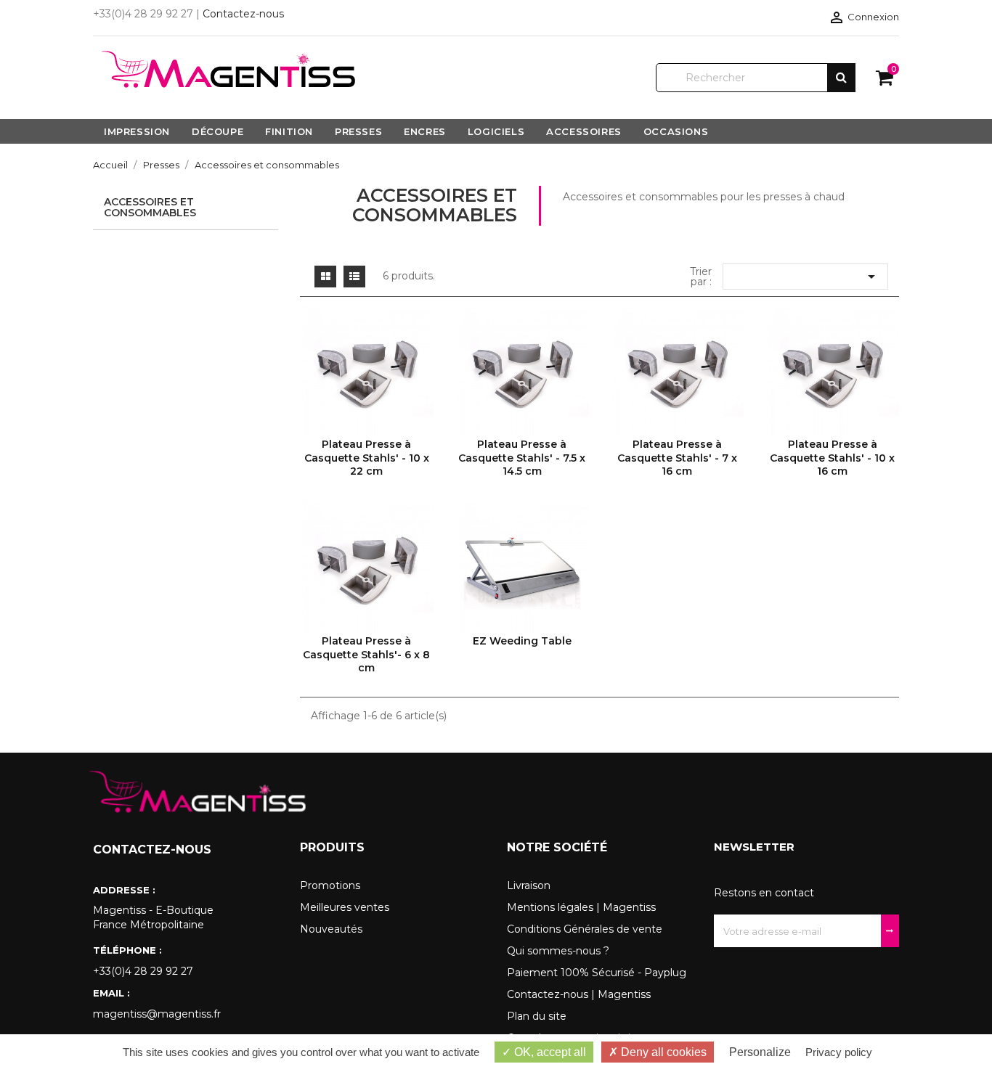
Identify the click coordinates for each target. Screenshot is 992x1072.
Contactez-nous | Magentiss (579, 994)
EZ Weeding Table (522, 640)
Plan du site (536, 1016)
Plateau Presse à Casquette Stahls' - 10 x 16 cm (832, 458)
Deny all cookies (662, 1052)
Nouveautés (331, 929)
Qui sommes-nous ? (558, 950)
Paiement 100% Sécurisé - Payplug (596, 972)
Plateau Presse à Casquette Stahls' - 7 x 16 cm (677, 458)
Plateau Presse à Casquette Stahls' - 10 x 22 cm (366, 458)
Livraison (528, 885)
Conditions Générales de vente (584, 929)
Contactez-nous (243, 13)
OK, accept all (548, 1052)
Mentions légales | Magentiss (581, 907)
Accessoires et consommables (150, 207)
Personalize (760, 1052)
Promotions (330, 885)
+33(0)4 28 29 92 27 (143, 971)
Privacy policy (838, 1052)
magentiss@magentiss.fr (157, 1013)
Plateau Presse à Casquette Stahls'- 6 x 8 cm (366, 654)
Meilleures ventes (344, 907)
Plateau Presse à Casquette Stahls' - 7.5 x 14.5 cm (521, 458)
